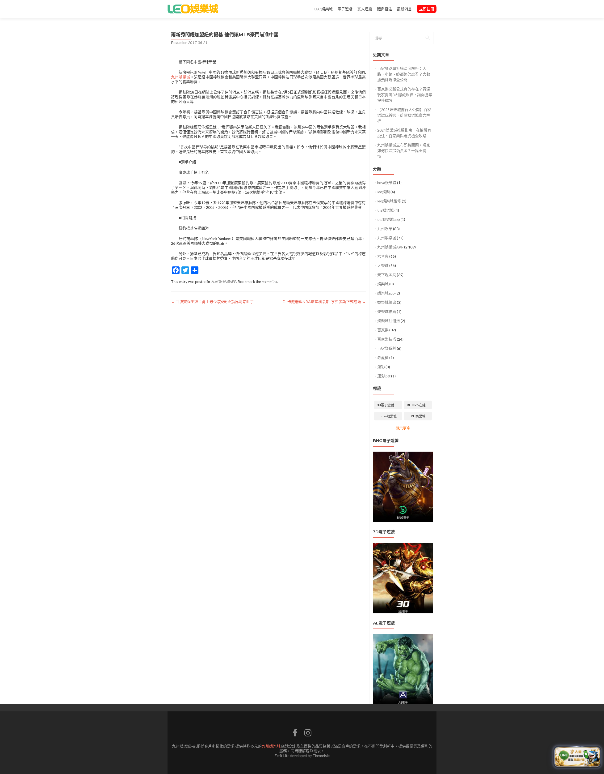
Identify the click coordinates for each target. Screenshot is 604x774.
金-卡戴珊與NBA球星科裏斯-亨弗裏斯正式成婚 (324, 301)
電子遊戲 (344, 9)
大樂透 (383, 265)
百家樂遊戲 (386, 348)
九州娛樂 (384, 228)
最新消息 (404, 9)
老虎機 (383, 357)
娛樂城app (386, 293)
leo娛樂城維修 (389, 201)
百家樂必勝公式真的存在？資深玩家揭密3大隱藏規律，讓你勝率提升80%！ (404, 95)
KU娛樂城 (418, 416)
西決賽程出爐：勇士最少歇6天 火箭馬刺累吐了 (212, 301)
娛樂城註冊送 (388, 320)
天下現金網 (386, 274)
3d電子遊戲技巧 (389, 405)
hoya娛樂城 (386, 182)
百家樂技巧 (386, 339)
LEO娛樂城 (323, 9)
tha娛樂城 (385, 210)
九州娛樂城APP (223, 281)
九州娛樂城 (180, 77)
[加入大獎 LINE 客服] (577, 757)
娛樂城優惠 (386, 302)
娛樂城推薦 (386, 311)
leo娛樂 (383, 191)
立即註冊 (426, 9)
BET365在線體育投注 (419, 405)
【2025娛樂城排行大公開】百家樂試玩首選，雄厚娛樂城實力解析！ (404, 115)
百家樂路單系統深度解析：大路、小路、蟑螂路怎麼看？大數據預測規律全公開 (403, 74)
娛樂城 (383, 284)
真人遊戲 (364, 9)
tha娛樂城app (388, 219)
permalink (269, 281)
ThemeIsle (321, 755)
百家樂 (383, 330)
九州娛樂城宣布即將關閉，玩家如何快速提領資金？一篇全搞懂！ (403, 150)
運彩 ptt (383, 376)
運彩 (381, 366)
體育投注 (384, 9)
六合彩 (383, 256)
